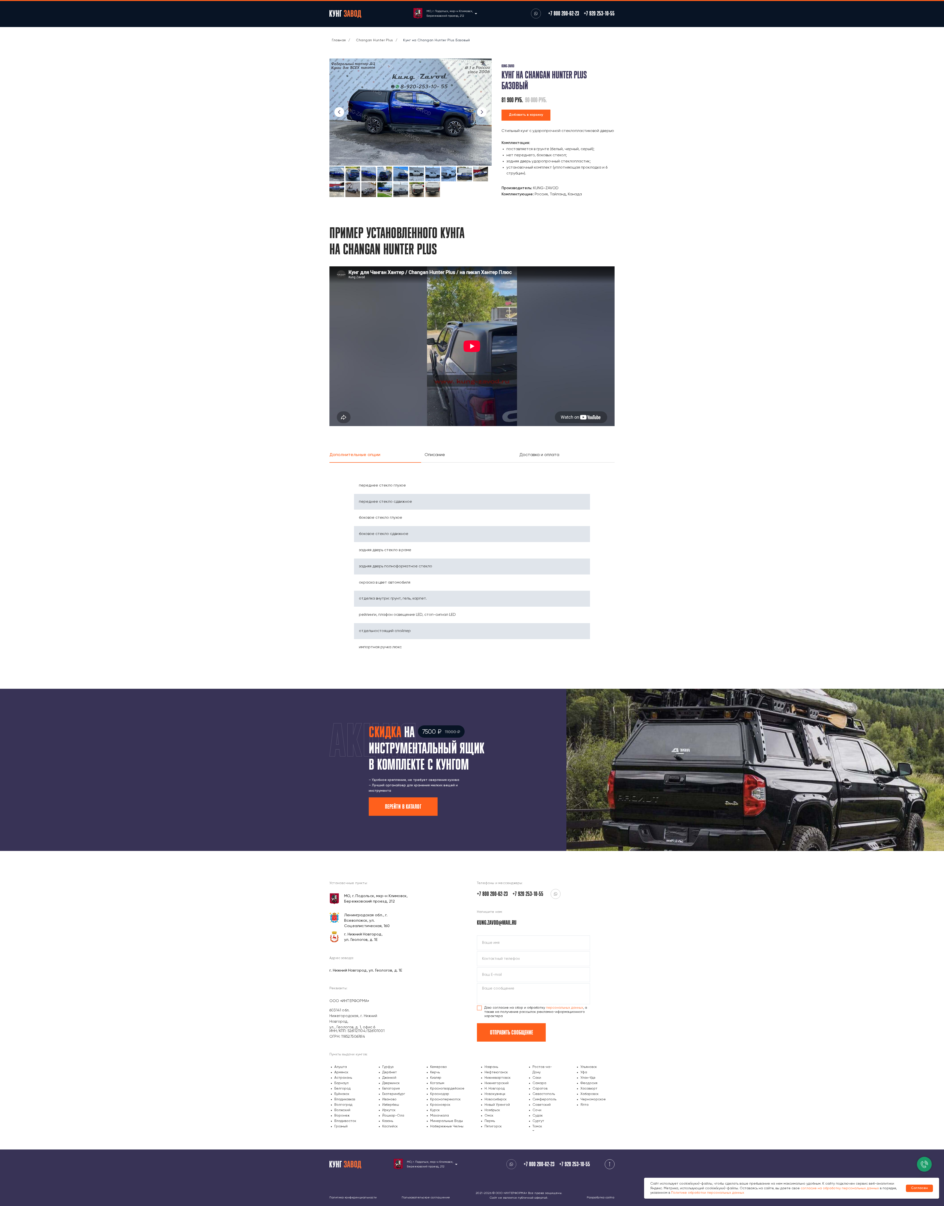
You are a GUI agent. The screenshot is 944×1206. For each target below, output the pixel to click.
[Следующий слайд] (482, 112)
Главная (339, 40)
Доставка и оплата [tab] (539, 455)
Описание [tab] (435, 455)
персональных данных (564, 1007)
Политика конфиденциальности (353, 1197)
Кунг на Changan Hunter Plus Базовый (436, 40)
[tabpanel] (472, 561)
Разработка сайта (600, 1197)
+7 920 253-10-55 (599, 13)
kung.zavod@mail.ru (496, 922)
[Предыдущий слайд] (339, 112)
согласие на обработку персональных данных (840, 1188)
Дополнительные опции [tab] (355, 455)
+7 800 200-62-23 (563, 13)
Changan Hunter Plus (374, 40)
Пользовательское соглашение (426, 1197)
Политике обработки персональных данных (707, 1192)
